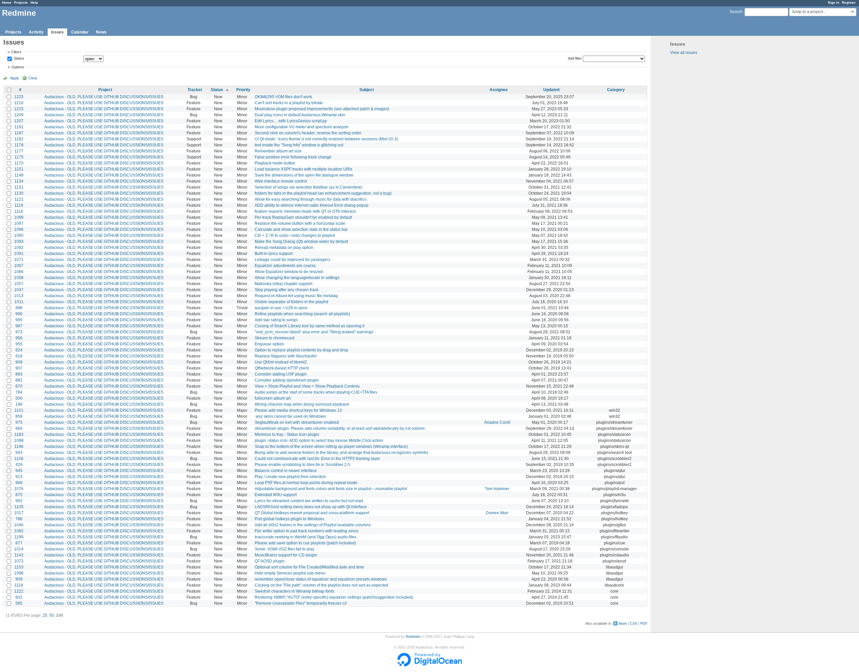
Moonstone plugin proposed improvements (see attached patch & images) (322, 109)
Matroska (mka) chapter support (283, 283)
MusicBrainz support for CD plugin (286, 555)
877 (18, 543)
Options (17, 67)
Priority (243, 89)
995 (18, 320)
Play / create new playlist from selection (290, 476)
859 (18, 416)
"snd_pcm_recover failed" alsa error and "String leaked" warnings (314, 332)
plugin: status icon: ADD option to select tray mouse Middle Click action (319, 440)
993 (18, 500)
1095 (18, 235)
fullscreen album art (273, 398)
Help (34, 2)
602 (18, 597)
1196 (18, 446)
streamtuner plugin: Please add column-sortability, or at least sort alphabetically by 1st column (340, 428)
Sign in (833, 2)
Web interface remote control (281, 181)
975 (18, 422)
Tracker (195, 89)
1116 (18, 211)
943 (18, 452)
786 (18, 519)
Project (105, 89)
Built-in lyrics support (274, 253)
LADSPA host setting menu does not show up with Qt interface (311, 507)
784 (18, 392)
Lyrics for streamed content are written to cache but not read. (309, 500)
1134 (18, 181)
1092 (18, 247)
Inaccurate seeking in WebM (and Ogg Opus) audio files (305, 537)
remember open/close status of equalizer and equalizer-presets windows (321, 579)
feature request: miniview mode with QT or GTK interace (305, 211)
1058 (18, 277)
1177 (18, 151)
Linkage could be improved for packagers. (293, 259)
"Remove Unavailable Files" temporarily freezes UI (301, 603)
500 (18, 398)
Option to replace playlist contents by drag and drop (301, 350)
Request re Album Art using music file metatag (296, 295)
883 (18, 374)
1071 (18, 259)
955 (18, 344)
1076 (18, 488)
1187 (18, 133)
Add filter (575, 58)
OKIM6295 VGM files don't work (283, 96)
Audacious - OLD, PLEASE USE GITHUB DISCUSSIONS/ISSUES (103, 96)
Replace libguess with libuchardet (285, 356)
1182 (18, 139)
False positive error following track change (293, 157)
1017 (18, 513)
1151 (18, 169)
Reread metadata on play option (284, 247)
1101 (18, 410)
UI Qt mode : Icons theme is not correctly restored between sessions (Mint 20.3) (326, 139)
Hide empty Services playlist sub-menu (290, 573)
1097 (18, 223)
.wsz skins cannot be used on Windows (290, 416)
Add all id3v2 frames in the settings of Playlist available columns (313, 525)
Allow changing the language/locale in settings (297, 277)
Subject (366, 89)
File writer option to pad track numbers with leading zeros (306, 531)
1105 (18, 507)
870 (18, 386)
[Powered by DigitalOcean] (429, 665)
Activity (36, 32)
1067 (18, 265)
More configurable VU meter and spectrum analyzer (302, 127)
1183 (18, 434)
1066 (18, 271)
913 (18, 476)
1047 (18, 289)
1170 (18, 163)
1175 (18, 157)
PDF (644, 623)
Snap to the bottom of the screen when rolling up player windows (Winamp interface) (331, 446)
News (101, 32)
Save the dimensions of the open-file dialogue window (304, 175)
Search (736, 11)
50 (51, 615)
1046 (18, 525)
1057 (18, 283)
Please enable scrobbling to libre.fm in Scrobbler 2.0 (302, 464)
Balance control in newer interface (286, 470)
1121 (18, 199)
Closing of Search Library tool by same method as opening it (309, 326)
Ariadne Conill (497, 422)
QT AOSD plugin (270, 561)
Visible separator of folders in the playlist (291, 301)
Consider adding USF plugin (281, 374)
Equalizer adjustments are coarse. (286, 265)
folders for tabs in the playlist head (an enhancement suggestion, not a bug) (323, 193)
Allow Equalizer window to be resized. (289, 271)
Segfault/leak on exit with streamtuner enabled (297, 422)
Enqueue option (269, 344)
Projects (21, 2)
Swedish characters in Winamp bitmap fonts (294, 591)
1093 (18, 241)
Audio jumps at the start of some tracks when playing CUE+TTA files (316, 392)
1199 (18, 537)
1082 (18, 531)
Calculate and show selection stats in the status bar (301, 229)
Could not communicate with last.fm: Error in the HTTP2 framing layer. (318, 458)
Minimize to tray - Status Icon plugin (287, 434)
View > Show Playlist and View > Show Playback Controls (307, 386)
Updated (551, 89)
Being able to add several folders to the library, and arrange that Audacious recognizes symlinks (341, 452)
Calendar (80, 32)
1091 (18, 253)
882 (18, 380)
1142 (18, 555)
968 (18, 482)
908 (18, 362)
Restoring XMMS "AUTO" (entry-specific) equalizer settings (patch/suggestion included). (334, 597)
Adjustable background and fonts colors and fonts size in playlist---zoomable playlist (331, 488)
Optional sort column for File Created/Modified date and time (309, 567)
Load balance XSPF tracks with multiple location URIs (303, 169)
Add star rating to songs (276, 320)
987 (18, 326)
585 (18, 603)
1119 (18, 205)
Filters (16, 52)
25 (45, 615)
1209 (18, 115)
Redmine (413, 636)
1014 (18, 549)
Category (616, 89)
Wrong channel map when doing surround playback (302, 404)
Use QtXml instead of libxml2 (281, 362)
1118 (18, 585)
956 (18, 338)
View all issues (683, 52)
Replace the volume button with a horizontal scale (300, 223)
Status (18, 59)
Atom (622, 623)
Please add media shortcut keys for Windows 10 (298, 410)
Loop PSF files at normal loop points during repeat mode (306, 482)
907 (18, 368)
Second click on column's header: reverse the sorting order (308, 133)
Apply (14, 78)
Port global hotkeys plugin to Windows (289, 519)
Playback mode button (275, 163)
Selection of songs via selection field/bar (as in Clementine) (308, 187)
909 (18, 579)
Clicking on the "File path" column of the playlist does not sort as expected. (322, 585)
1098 (18, 573)
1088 (18, 440)
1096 (18, 229)
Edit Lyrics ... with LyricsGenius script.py (291, 121)
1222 (18, 591)
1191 (18, 127)
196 (18, 404)
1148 (18, 175)
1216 (18, 102)
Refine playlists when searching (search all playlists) (302, 314)
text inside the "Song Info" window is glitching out (299, 145)
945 (18, 470)
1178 (18, 145)
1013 (18, 295)
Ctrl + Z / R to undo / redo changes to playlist (295, 235)
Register (849, 2)
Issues (57, 32)
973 (18, 332)
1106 (18, 458)
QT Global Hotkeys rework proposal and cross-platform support (312, 513)
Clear (33, 78)
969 (18, 428)
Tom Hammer (497, 488)
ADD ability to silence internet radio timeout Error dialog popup (311, 205)
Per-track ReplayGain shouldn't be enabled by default (303, 217)
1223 (18, 96)
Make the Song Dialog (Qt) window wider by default (301, 241)
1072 (18, 561)
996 (18, 314)
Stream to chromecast (274, 338)
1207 (18, 121)
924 (18, 350)
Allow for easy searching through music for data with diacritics (310, 199)
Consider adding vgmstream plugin (287, 380)
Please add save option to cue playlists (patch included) (305, 543)
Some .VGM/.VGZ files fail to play (284, 549)
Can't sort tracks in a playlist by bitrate (289, 102)
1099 (18, 217)
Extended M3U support (276, 494)
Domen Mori (497, 513)
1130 (18, 193)
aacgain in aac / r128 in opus (281, 308)
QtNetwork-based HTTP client (282, 368)
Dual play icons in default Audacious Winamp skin (300, 115)
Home (6, 2)
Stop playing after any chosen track (286, 289)
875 (18, 494)
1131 (18, 187)
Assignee (499, 89)
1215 (18, 109)
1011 (18, 301)
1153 (18, 567)
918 (18, 356)
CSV (633, 623)
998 (18, 308)
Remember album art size (278, 151)
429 (18, 464)
